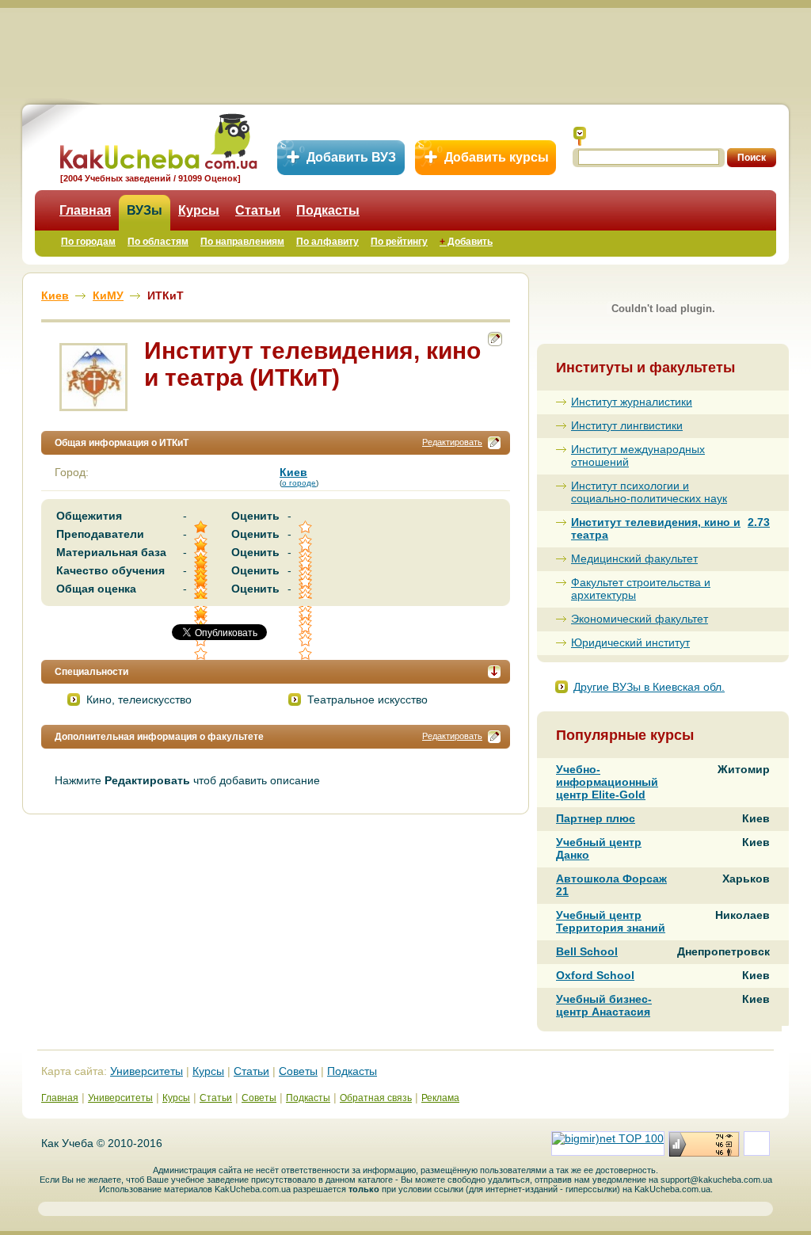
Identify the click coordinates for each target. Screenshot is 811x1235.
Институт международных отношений (638, 455)
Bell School (587, 951)
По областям (158, 241)
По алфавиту (327, 241)
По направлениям (242, 241)
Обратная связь (376, 1097)
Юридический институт (630, 642)
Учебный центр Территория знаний (610, 921)
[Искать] (579, 136)
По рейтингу (399, 241)
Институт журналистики (631, 401)
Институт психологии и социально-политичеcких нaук (649, 492)
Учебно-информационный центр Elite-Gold (607, 782)
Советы (298, 1071)
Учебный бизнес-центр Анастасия (604, 1005)
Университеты (146, 1071)
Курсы (198, 210)
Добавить (466, 241)
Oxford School (595, 975)
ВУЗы (144, 210)
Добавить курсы (496, 157)
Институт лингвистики (627, 425)
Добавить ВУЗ (351, 157)
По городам (88, 241)
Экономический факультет (639, 618)
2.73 (759, 522)
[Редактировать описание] (494, 442)
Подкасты (328, 210)
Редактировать (452, 442)
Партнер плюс (595, 818)
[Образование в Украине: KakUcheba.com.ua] (157, 139)
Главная (85, 210)
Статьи (257, 210)
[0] (306, 627)
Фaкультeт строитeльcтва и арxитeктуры (640, 588)
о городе (299, 482)
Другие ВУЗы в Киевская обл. (649, 686)
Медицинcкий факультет (634, 558)
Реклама (440, 1097)
